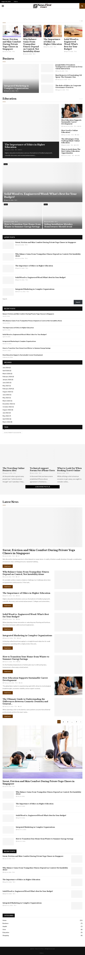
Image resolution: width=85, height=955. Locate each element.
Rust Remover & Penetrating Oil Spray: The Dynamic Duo (68, 76)
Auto (4, 929)
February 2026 (7, 376)
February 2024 (7, 389)
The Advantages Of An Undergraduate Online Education (70, 141)
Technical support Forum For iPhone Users (42, 469)
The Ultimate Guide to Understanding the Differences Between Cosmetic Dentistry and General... (25, 701)
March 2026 (6, 373)
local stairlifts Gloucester (12, 432)
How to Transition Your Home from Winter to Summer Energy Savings (22, 225)
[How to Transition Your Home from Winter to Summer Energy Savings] (22, 216)
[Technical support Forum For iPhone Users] (42, 457)
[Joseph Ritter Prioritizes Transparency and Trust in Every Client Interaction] (47, 68)
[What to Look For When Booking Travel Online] (69, 457)
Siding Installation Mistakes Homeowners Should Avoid (58, 225)
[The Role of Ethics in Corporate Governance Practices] (47, 89)
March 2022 (6, 422)
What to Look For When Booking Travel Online (69, 469)
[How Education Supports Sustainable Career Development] (71, 111)
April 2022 (6, 419)
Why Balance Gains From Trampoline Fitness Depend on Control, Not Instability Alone (31, 45)
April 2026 (6, 370)
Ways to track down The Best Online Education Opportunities (70, 151)
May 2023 (6, 398)
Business (8, 58)
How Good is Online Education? (69, 131)
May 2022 (6, 416)
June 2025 (6, 382)
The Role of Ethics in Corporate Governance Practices (68, 86)
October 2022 (7, 407)
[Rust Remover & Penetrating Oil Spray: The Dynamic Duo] (47, 78)
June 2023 (6, 395)
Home (5, 164)
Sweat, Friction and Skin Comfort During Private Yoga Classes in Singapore (12, 44)
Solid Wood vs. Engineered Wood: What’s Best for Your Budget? (71, 44)
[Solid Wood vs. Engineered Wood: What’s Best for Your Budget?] (73, 31)
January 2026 (7, 379)
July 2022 (6, 413)
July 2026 (6, 367)
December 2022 (8, 404)
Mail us (16, 1)
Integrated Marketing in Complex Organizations (16, 87)
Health (5, 926)
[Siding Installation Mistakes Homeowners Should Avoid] (62, 216)
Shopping (6, 935)
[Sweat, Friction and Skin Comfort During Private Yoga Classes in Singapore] (12, 31)
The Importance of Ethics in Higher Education (53, 41)
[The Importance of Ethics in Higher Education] (53, 31)
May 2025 (6, 386)
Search (5, 299)
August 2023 (7, 392)
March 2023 (6, 401)
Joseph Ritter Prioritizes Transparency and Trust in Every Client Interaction (68, 67)
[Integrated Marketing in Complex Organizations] (21, 78)
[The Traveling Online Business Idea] (15, 457)
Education (9, 98)
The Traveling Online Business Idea (14, 469)
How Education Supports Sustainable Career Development (71, 122)
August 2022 (7, 410)
